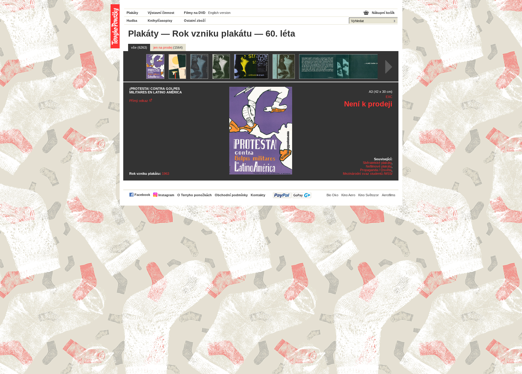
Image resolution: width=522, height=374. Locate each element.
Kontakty (258, 195)
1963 (165, 173)
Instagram (166, 195)
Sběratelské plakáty (377, 162)
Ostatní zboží (194, 20)
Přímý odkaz (138, 100)
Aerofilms (388, 195)
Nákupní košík (383, 13)
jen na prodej (168, 47)
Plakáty (132, 13)
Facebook (142, 195)
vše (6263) (139, 47)
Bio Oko (332, 195)
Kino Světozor (368, 195)
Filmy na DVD (194, 13)
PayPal (292, 195)
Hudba (132, 20)
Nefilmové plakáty (379, 166)
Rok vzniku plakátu (212, 33)
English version (219, 13)
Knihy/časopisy (160, 20)
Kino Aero (348, 195)
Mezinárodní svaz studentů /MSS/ (367, 173)
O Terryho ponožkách (194, 195)
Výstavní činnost (161, 13)
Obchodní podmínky (231, 195)
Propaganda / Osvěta (376, 170)
